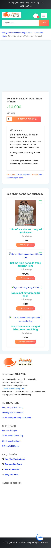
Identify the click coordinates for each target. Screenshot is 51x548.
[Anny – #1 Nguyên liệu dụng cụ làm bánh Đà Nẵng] (11, 15)
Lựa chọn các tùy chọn (26, 342)
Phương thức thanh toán (12, 412)
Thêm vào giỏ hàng (27, 119)
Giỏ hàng (38, 17)
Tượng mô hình (23, 174)
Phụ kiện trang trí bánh (22, 32)
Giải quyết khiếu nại (10, 446)
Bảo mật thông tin (9, 430)
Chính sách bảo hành (11, 441)
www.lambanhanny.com (14, 388)
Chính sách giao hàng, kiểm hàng (16, 418)
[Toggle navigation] (44, 15)
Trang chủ (6, 32)
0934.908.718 (17, 382)
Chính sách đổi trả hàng (12, 436)
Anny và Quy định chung (12, 407)
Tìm (44, 23)
